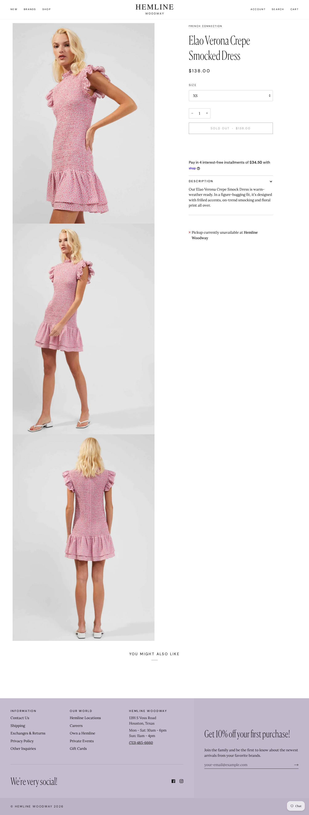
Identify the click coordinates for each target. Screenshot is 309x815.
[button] (30, 9)
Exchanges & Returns (28, 733)
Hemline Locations (85, 718)
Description (201, 181)
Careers (76, 725)
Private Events (82, 741)
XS (195, 95)
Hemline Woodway (34, 806)
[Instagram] (181, 781)
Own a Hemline (82, 733)
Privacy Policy (22, 741)
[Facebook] (173, 781)
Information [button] (24, 711)
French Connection (205, 26)
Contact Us (20, 718)
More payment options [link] (207, 154)
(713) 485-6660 (141, 742)
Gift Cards (78, 748)
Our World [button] (81, 711)
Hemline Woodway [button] (148, 711)
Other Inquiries (23, 748)
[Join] (292, 764)
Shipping (18, 725)
